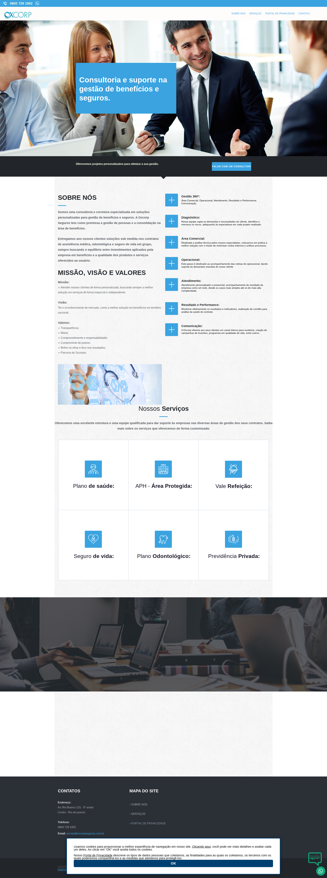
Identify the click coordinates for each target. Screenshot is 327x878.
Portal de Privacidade (97, 855)
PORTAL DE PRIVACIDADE (148, 823)
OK (173, 863)
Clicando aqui (201, 846)
